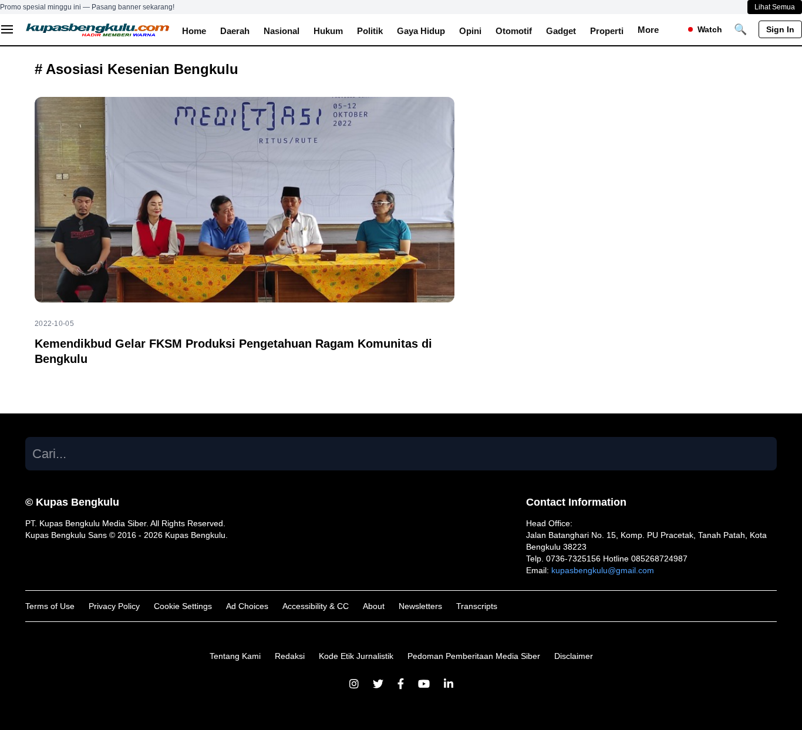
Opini (470, 31)
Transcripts (476, 606)
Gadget (561, 31)
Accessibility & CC (315, 606)
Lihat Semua (774, 7)
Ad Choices (247, 606)
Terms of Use (50, 606)
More (648, 30)
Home (194, 31)
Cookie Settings (183, 606)
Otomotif (514, 31)
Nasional (281, 31)
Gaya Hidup (421, 31)
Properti (607, 31)
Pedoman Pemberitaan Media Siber (473, 656)
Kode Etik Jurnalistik (356, 656)
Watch (709, 29)
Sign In (780, 29)
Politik (370, 31)
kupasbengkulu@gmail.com (602, 570)
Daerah (235, 31)
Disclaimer (573, 656)
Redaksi (290, 656)
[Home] (98, 29)
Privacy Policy (114, 606)
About (374, 606)
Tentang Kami (235, 656)
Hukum (328, 31)
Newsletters (420, 606)
